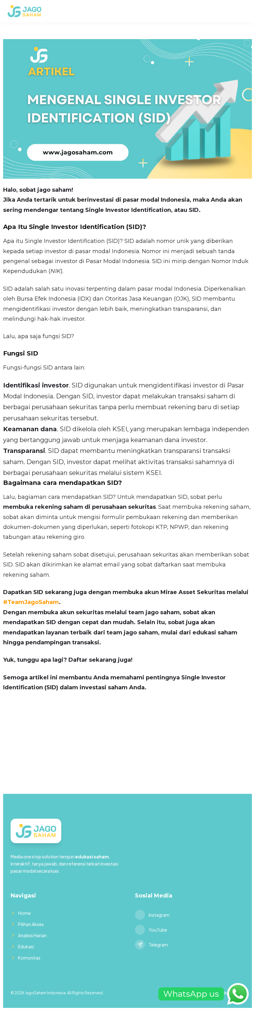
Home (24, 913)
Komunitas (29, 957)
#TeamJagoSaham (31, 602)
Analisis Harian (32, 935)
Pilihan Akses (31, 924)
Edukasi (26, 946)
